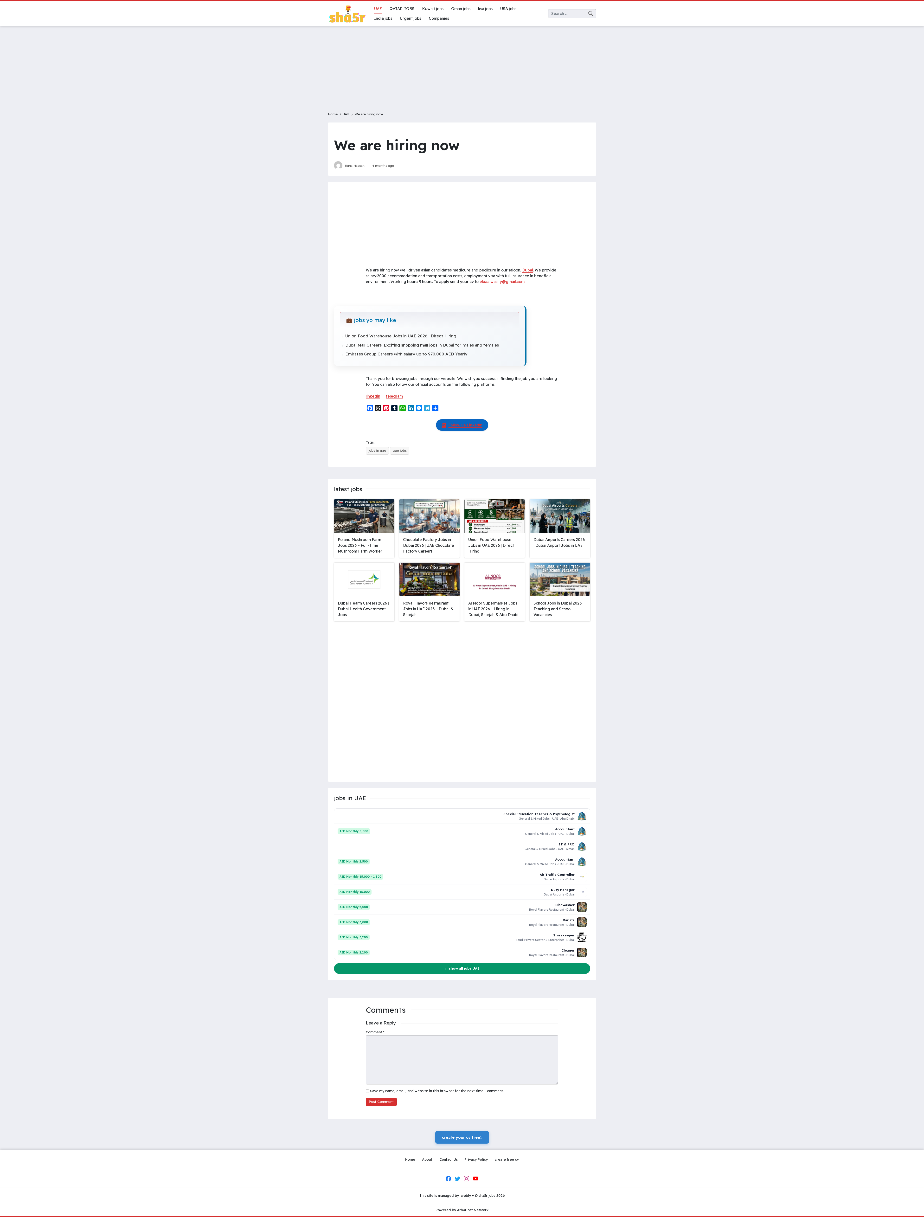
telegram (394, 396)
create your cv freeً (462, 1137)
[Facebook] (448, 1179)
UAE (346, 114)
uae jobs (400, 450)
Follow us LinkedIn (465, 425)
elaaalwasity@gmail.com (502, 281)
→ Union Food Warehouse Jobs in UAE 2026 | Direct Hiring (398, 335)
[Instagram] (466, 1179)
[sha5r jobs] (347, 13)
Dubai (527, 270)
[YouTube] (475, 1179)
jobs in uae (377, 450)
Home (333, 114)
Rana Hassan (355, 165)
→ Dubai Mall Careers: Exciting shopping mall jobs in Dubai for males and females (419, 345)
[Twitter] (457, 1179)
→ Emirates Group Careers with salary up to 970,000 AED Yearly (403, 353)
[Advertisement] (462, 66)
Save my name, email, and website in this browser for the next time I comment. (437, 1091)
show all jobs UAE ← (462, 968)
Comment (375, 1032)
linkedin (373, 396)
